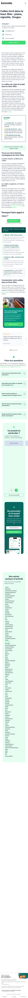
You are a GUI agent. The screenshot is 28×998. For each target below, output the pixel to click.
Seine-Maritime (9, 626)
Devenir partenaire (14, 527)
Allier (6, 751)
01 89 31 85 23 (17, 366)
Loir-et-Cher (8, 687)
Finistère (7, 701)
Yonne (6, 604)
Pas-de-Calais (8, 650)
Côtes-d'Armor (9, 718)
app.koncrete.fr (5, 292)
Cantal (7, 725)
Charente (7, 728)
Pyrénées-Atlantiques (10, 645)
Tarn (6, 619)
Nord (6, 657)
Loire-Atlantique (9, 681)
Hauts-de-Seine (9, 602)
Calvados (7, 732)
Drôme (7, 713)
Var (6, 618)
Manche (7, 674)
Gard (6, 708)
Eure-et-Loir (8, 711)
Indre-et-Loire (8, 691)
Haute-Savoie (8, 631)
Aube (6, 737)
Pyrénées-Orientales (10, 638)
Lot (6, 677)
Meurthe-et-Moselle (10, 660)
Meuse (7, 662)
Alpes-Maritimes (9, 744)
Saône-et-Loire (9, 628)
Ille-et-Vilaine (8, 698)
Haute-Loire (8, 682)
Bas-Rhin (7, 643)
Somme (7, 621)
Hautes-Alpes (8, 745)
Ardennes (7, 740)
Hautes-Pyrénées (9, 647)
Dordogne (7, 715)
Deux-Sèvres (8, 614)
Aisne (6, 749)
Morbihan (7, 664)
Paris (6, 629)
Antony (7, 587)
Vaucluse (7, 612)
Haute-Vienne (8, 607)
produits (9, 111)
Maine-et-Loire (9, 669)
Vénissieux (8, 589)
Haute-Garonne (9, 705)
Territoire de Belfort (10, 595)
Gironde (7, 703)
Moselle (7, 653)
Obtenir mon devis (13, 220)
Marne (6, 667)
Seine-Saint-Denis (9, 600)
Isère (6, 694)
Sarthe (7, 635)
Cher (6, 723)
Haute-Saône (8, 636)
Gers (6, 684)
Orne (6, 652)
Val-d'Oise (7, 594)
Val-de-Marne (8, 597)
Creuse (7, 716)
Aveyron (7, 735)
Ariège (6, 739)
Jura (6, 693)
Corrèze (7, 722)
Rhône (6, 640)
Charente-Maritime (10, 727)
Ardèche (7, 742)
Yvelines (7, 623)
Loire (6, 686)
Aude (6, 730)
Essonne (7, 606)
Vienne (7, 609)
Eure (6, 710)
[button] (25, 3)
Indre (6, 696)
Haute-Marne (8, 670)
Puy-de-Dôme (8, 648)
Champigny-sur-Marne (11, 590)
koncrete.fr (8, 274)
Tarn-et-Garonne (9, 616)
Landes (7, 689)
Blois (6, 752)
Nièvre (6, 658)
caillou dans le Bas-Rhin (16, 205)
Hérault (7, 699)
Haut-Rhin (7, 641)
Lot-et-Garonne (9, 672)
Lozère (6, 676)
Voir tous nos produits (14, 495)
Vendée (7, 611)
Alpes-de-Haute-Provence (11, 747)
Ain (6, 754)
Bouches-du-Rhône (10, 734)
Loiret (6, 679)
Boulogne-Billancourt (10, 592)
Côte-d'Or (7, 720)
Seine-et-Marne (9, 624)
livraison (14, 207)
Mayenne (7, 665)
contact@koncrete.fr (5, 366)
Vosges (7, 599)
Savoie (7, 633)
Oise (6, 655)
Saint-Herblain (9, 756)
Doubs (6, 706)
